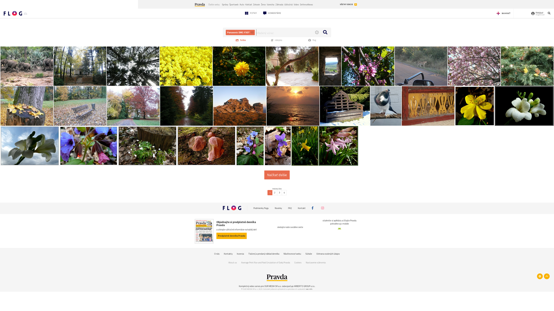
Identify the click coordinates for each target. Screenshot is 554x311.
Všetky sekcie (346, 4)
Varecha (270, 4)
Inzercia (240, 253)
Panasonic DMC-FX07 (238, 32)
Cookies (298, 262)
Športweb (233, 4)
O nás (217, 253)
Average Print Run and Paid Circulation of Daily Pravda (265, 262)
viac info (309, 289)
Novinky (278, 208)
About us (232, 262)
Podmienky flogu (261, 208)
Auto (242, 4)
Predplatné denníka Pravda (231, 235)
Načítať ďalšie (277, 174)
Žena (263, 4)
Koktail (248, 4)
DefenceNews (306, 4)
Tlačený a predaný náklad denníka (263, 253)
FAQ (290, 208)
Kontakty (228, 253)
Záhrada (279, 4)
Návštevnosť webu (292, 253)
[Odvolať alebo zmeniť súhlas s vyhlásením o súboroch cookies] (540, 276)
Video (296, 4)
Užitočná (288, 4)
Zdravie (256, 4)
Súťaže (308, 253)
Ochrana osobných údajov (328, 253)
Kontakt (302, 208)
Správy (225, 4)
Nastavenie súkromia (316, 262)
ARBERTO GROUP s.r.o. (304, 286)
